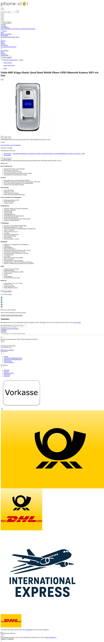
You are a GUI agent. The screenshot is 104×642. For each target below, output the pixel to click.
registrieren (6, 27)
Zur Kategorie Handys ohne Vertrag (10, 37)
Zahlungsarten (25, 28)
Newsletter (6, 370)
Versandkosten (29, 629)
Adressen (18, 28)
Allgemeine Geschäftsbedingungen (13, 359)
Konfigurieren (10, 639)
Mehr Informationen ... (51, 637)
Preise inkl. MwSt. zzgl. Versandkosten (11, 145)
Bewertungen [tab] (7, 155)
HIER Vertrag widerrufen (7, 350)
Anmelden (3, 26)
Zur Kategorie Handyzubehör (8, 47)
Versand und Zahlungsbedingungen (13, 358)
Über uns (6, 371)
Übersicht (3, 28)
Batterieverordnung (9, 373)
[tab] (44, 153)
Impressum (7, 376)
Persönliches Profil (11, 28)
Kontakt (6, 356)
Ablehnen (3, 639)
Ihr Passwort (4, 327)
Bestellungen (32, 28)
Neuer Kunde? (77, 322)
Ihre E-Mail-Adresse (6, 325)
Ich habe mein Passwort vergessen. (10, 328)
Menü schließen (7, 22)
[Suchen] (17, 11)
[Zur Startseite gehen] (15, 7)
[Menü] (2, 9)
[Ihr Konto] (2, 19)
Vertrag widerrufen (9, 362)
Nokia (2, 79)
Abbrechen (3, 331)
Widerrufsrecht (7, 361)
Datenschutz (7, 374)
